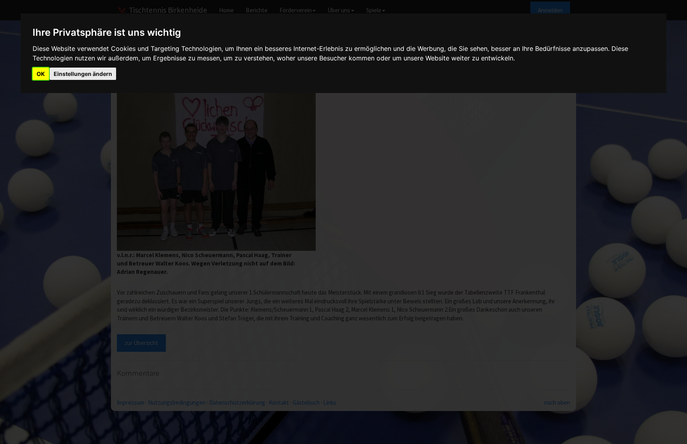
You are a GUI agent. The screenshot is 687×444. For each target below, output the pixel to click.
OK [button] (41, 73)
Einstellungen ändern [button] (83, 73)
